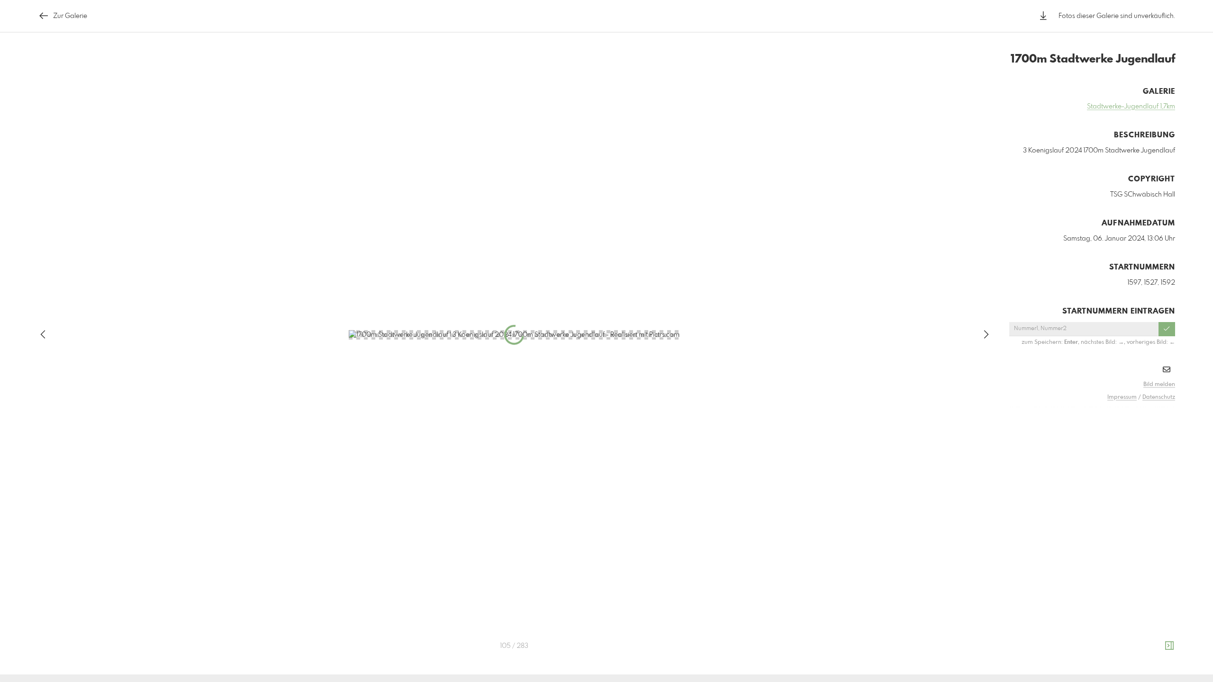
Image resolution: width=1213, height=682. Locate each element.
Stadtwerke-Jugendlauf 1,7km (1131, 106)
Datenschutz (1158, 397)
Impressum (1122, 397)
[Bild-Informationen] (1169, 646)
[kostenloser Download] (1043, 15)
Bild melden (1159, 384)
